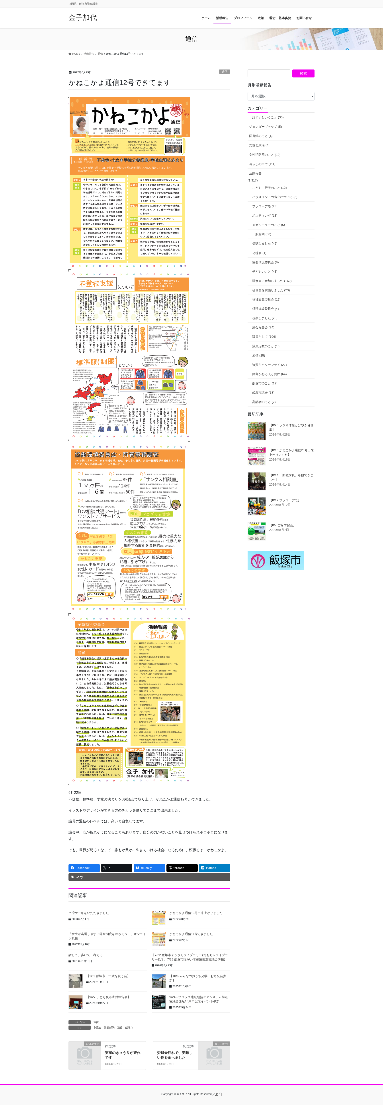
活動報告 (255, 173)
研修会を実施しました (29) (271, 290)
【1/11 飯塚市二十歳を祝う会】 (108, 976)
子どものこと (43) (264, 271)
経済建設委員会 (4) (265, 308)
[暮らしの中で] (85, 1051)
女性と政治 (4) (259, 145)
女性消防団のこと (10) (265, 154)
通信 (224, 71)
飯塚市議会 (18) (263, 392)
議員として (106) (264, 336)
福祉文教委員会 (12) (266, 299)
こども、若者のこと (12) (269, 187)
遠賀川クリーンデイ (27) (269, 364)
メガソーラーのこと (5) (268, 225)
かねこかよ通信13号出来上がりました (196, 913)
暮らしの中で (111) (262, 164)
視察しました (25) (264, 318)
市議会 (97, 1027)
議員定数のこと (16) (266, 346)
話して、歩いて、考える (85, 955)
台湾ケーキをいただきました (88, 913)
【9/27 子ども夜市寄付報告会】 (108, 997)
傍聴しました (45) (264, 243)
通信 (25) (258, 355)
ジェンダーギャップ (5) (265, 126)
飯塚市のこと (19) (264, 383)
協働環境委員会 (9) (265, 262)
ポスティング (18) (264, 215)
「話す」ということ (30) (266, 117)
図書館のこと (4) (261, 136)
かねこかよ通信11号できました (191, 934)
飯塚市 (129, 1027)
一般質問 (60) (261, 234)
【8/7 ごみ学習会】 (282, 525)
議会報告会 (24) (263, 327)
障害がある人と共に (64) (269, 374)
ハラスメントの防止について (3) (274, 197)
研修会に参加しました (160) (272, 281)
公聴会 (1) (259, 253)
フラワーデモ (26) (264, 206)
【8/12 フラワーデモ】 (285, 500)
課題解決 (109, 1027)
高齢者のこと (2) (264, 402)
